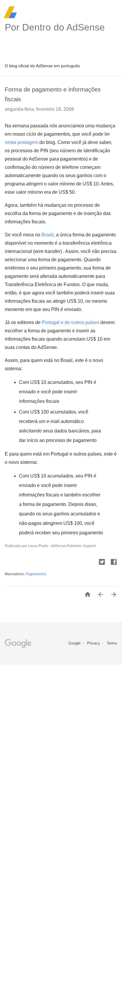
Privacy (94, 643)
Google (75, 643)
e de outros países (70, 322)
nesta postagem (21, 142)
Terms (112, 643)
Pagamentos (36, 574)
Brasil (47, 234)
